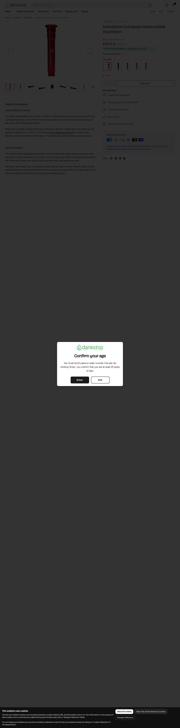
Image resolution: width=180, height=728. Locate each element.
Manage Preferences (125, 717)
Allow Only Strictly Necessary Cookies (150, 711)
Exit (100, 379)
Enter (80, 379)
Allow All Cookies (124, 711)
